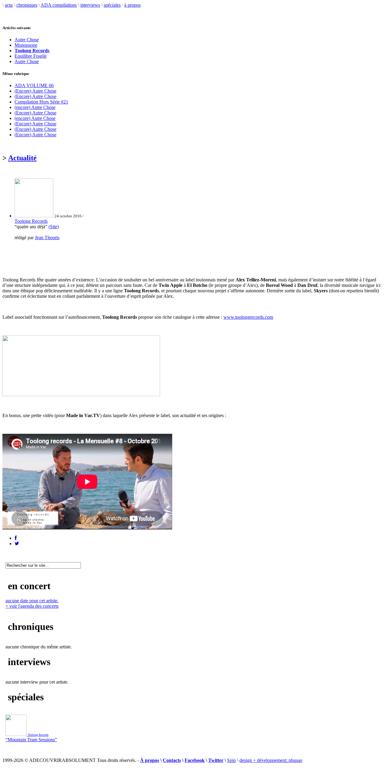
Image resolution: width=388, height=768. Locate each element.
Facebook (195, 760)
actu (9, 5)
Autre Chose (27, 39)
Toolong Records (31, 221)
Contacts (172, 760)
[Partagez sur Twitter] (17, 543)
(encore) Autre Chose (35, 107)
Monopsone (26, 45)
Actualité (22, 158)
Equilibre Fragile (31, 56)
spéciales (112, 5)
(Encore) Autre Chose (35, 90)
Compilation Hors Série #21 (41, 101)
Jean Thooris (47, 237)
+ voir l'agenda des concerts (32, 606)
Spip (231, 760)
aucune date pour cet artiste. (32, 600)
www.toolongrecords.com (248, 317)
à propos (132, 5)
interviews (90, 5)
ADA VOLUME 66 (34, 85)
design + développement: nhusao (270, 760)
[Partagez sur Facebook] (16, 538)
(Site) (53, 226)
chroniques (26, 5)
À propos (149, 760)
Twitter (215, 760)
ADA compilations (59, 5)
